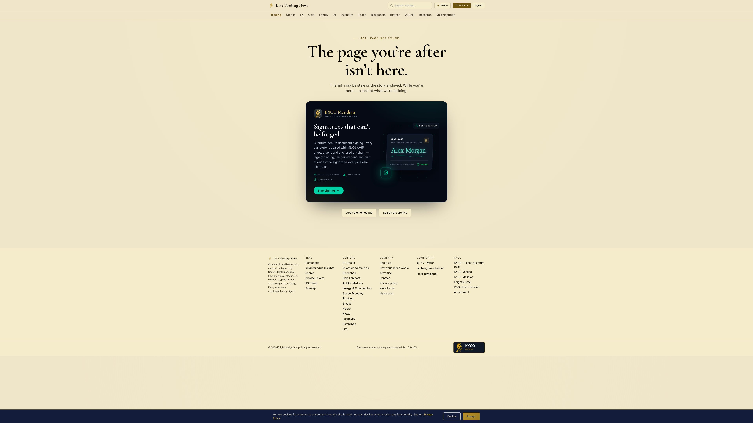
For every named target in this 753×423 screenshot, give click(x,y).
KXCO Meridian (463, 276)
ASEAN (410, 14)
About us (385, 262)
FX (302, 14)
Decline (452, 416)
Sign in (478, 5)
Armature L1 (461, 292)
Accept (471, 416)
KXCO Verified (463, 271)
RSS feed (311, 283)
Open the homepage (359, 212)
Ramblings (349, 323)
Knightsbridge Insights (319, 267)
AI (334, 14)
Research (425, 14)
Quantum (347, 14)
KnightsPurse (462, 282)
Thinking (348, 298)
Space (362, 14)
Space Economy (353, 293)
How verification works (394, 267)
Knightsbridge (445, 14)
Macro (347, 308)
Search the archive (395, 212)
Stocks (290, 14)
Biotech (395, 14)
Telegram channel (432, 268)
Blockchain (378, 14)
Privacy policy (389, 283)
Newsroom (386, 293)
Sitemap (310, 288)
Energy (324, 14)
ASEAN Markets (353, 283)
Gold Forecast (351, 278)
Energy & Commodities (357, 288)
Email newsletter (427, 273)
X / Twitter (427, 262)
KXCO (346, 313)
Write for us (461, 5)
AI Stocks (349, 262)
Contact (385, 278)
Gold (311, 14)
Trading (276, 14)
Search (309, 273)
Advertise (386, 273)
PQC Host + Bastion (466, 287)
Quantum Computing (356, 267)
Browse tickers (314, 278)
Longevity (349, 318)
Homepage (312, 262)
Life (345, 329)
